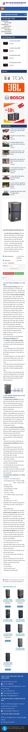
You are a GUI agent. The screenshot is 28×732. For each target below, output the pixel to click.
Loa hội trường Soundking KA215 (8, 600)
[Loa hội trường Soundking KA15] (20, 593)
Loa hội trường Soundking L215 (20, 634)
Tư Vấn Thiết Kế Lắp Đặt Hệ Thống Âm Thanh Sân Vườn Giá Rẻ (17, 184)
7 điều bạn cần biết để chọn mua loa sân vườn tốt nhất (17, 129)
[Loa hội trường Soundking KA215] (8, 593)
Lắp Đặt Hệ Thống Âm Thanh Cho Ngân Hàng (18, 192)
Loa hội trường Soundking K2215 (8, 620)
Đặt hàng (7, 606)
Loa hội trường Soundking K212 (7, 634)
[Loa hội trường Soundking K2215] (8, 614)
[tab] (4, 279)
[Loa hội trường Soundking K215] (20, 614)
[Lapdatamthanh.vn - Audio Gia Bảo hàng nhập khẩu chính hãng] (14, 3)
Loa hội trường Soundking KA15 (20, 600)
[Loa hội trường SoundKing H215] (8, 656)
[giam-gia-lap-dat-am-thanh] (14, 113)
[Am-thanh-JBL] (14, 87)
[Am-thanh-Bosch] (14, 97)
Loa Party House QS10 (14, 47)
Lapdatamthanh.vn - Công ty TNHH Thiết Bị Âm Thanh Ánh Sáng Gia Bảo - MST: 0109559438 (13, 728)
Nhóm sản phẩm (9, 256)
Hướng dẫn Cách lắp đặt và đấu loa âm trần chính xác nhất (17, 161)
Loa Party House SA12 (14, 55)
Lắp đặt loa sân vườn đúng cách (17, 136)
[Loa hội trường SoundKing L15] (14, 211)
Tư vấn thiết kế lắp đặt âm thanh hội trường (17, 177)
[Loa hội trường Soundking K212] (8, 628)
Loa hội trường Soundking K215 (20, 620)
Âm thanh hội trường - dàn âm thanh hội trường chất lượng (17, 152)
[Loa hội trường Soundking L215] (20, 628)
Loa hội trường (7, 566)
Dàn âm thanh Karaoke (9, 568)
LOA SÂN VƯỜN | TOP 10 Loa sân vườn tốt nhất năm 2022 (17, 144)
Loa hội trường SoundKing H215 (7, 663)
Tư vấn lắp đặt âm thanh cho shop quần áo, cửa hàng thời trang (18, 169)
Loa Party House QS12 (14, 40)
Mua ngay (20, 273)
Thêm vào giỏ (9, 273)
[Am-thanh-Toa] (14, 77)
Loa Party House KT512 (15, 62)
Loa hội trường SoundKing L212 (20, 649)
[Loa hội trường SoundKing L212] (20, 642)
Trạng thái (7, 260)
